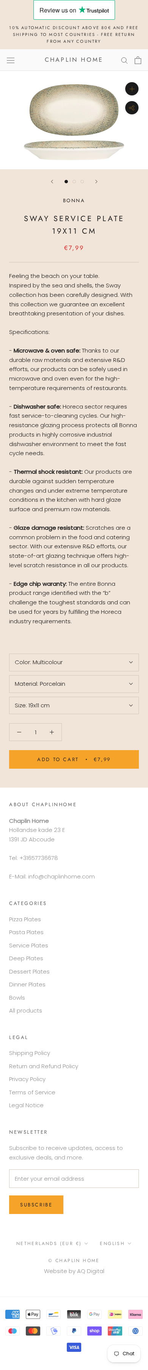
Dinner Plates (27, 984)
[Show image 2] (74, 181)
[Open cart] (138, 60)
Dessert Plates (29, 971)
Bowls (17, 998)
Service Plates (28, 945)
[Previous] (52, 181)
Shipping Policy (29, 1053)
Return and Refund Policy (43, 1066)
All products (25, 1010)
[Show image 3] (82, 181)
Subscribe (36, 1204)
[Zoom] (132, 88)
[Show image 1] (66, 181)
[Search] (124, 60)
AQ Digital (90, 1271)
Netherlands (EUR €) (49, 1243)
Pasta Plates (26, 932)
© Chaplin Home (74, 1260)
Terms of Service (32, 1092)
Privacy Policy (27, 1079)
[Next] (96, 181)
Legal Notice (26, 1105)
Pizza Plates (25, 919)
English (112, 1243)
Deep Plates (26, 958)
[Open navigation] (10, 60)
